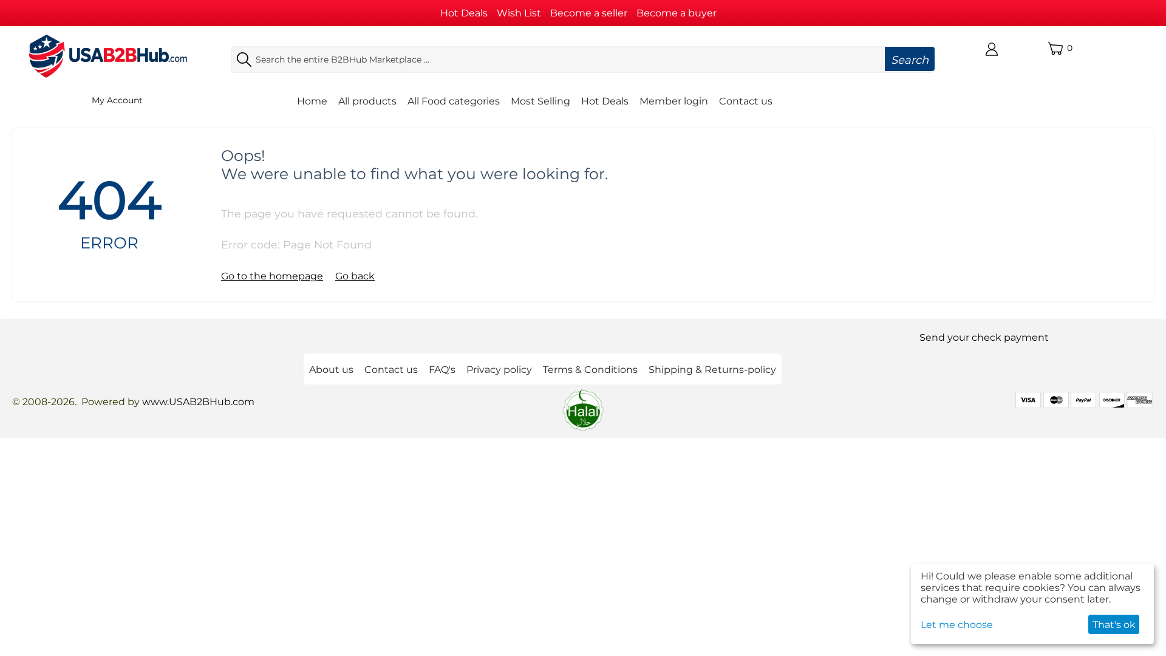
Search (910, 60)
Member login (673, 101)
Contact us (745, 101)
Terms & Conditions (590, 369)
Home (312, 101)
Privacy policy (499, 369)
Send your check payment (984, 337)
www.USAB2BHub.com (198, 402)
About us (331, 369)
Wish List (519, 13)
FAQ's (442, 369)
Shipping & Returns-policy (712, 369)
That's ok (1114, 624)
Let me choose (957, 624)
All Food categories (453, 101)
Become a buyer (676, 13)
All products (367, 101)
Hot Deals (464, 13)
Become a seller (588, 13)
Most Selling (540, 101)
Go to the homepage (272, 276)
